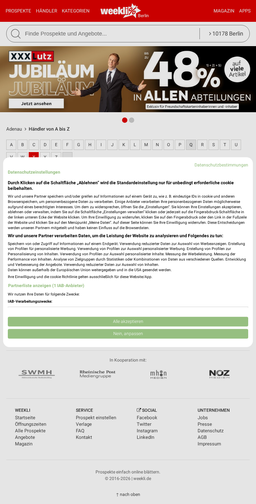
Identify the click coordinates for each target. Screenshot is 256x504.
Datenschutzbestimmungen (221, 164)
